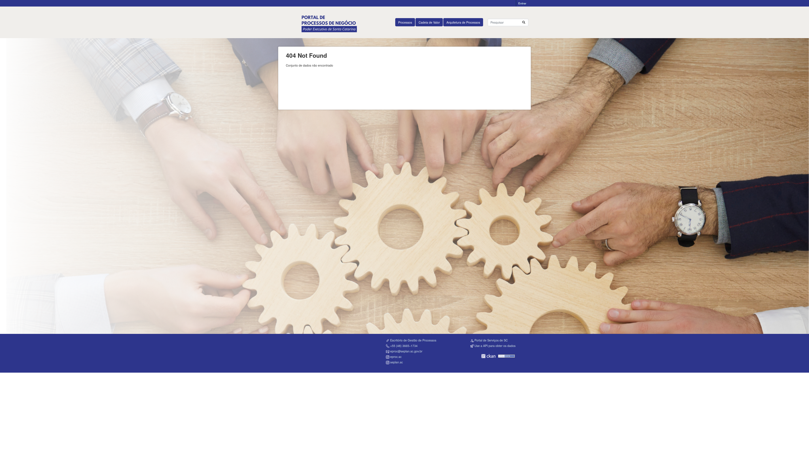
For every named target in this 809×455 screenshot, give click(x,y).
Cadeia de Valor (429, 22)
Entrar (522, 3)
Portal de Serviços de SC (491, 340)
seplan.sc (396, 362)
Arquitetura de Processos (463, 22)
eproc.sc (396, 357)
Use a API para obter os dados (495, 346)
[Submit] (524, 22)
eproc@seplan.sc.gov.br (406, 351)
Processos (405, 22)
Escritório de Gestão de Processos (413, 340)
